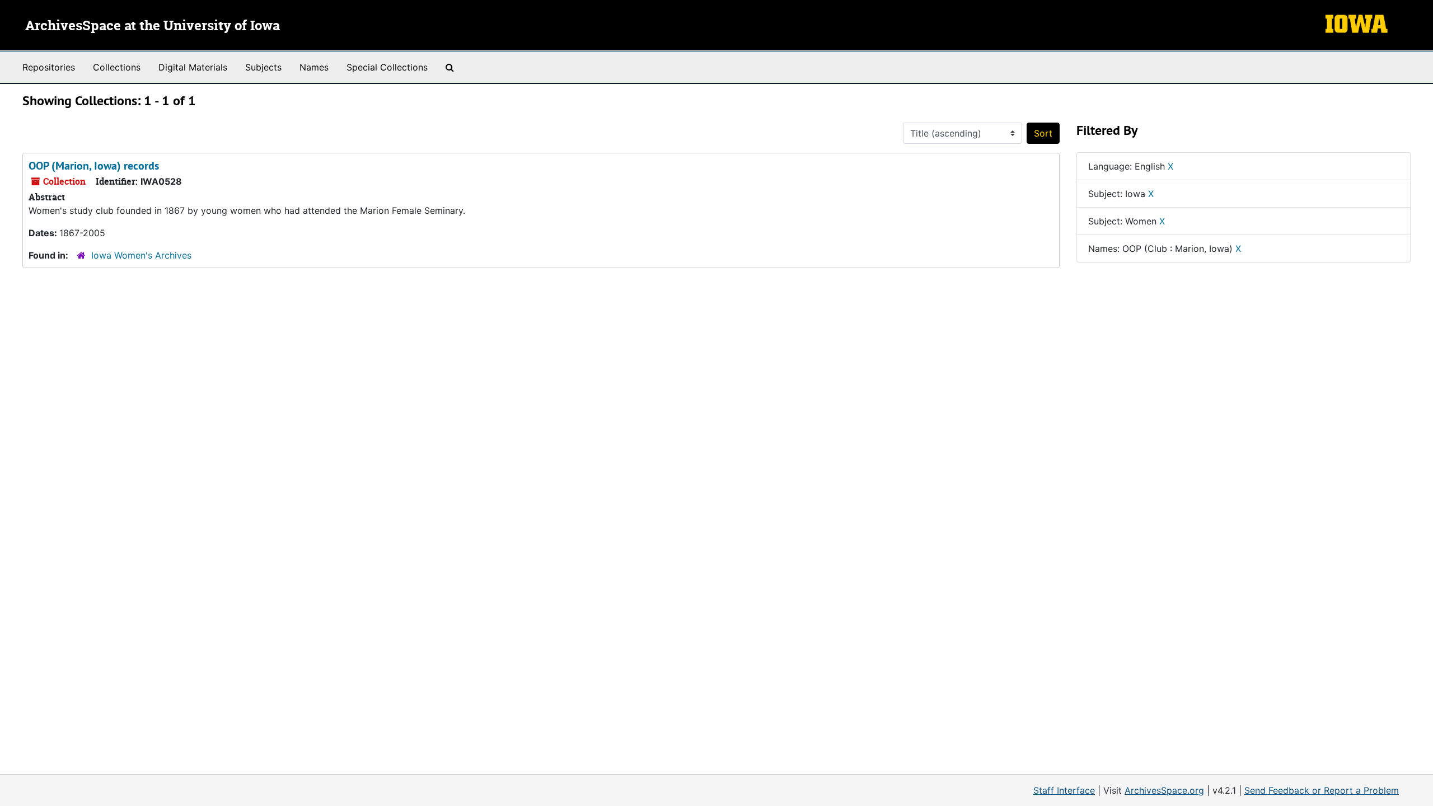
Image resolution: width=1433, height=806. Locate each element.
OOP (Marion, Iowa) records (94, 165)
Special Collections (387, 67)
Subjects (263, 67)
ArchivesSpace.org (1164, 790)
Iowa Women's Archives (141, 255)
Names (314, 67)
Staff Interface (1064, 790)
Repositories (48, 67)
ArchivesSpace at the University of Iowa (152, 26)
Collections (117, 67)
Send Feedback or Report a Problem (1321, 790)
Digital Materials (192, 67)
